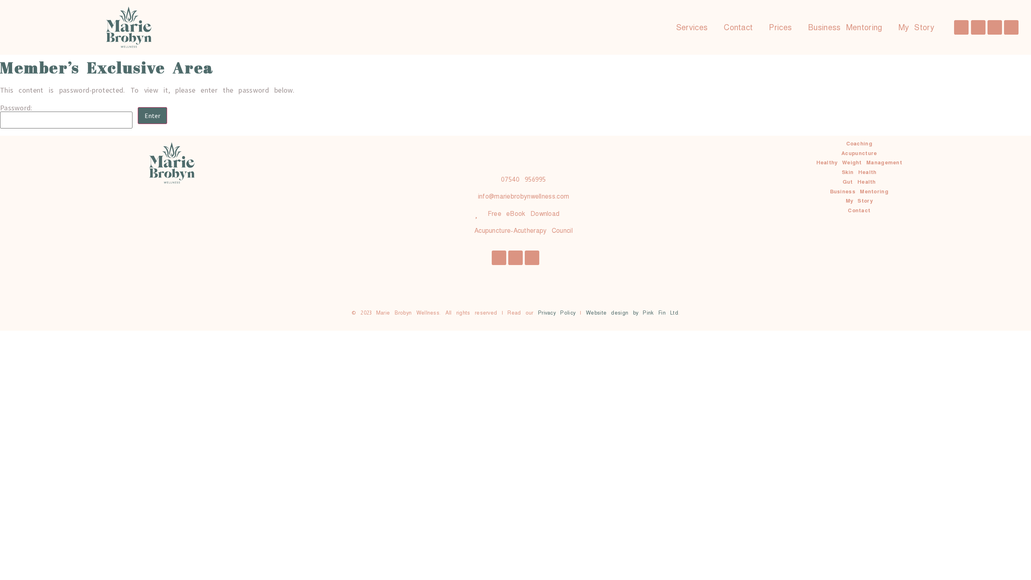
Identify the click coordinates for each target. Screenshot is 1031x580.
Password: (16, 108)
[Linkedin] (995, 27)
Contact (738, 27)
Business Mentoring (845, 27)
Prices (780, 27)
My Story (916, 27)
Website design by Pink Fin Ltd (632, 313)
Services (692, 27)
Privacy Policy (557, 313)
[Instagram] (978, 27)
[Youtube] (1011, 27)
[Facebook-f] (961, 27)
